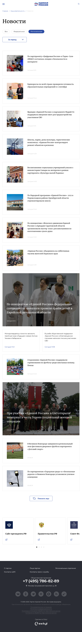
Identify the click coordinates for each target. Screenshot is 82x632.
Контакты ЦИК (9, 572)
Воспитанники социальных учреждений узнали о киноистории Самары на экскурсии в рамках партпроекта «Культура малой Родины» (50, 170)
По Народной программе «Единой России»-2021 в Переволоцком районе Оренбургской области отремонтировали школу (50, 198)
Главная (5, 11)
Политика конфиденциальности (41, 609)
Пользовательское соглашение (41, 607)
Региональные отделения (65, 568)
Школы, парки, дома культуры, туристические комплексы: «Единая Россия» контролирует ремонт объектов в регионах (48, 142)
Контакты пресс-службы (39, 572)
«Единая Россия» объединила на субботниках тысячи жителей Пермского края (48, 252)
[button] (36, 547)
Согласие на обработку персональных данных (41, 613)
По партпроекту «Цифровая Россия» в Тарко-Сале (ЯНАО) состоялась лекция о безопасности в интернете (50, 59)
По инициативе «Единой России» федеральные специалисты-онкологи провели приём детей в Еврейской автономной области (39, 308)
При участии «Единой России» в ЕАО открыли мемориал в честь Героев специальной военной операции (39, 417)
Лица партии (35, 568)
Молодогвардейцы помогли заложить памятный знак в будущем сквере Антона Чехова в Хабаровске (21, 336)
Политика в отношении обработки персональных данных (41, 611)
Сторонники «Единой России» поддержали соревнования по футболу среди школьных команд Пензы (50, 362)
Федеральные (19, 31)
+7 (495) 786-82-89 (41, 581)
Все (6, 31)
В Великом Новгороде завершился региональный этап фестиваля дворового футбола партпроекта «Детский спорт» (50, 446)
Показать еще (43, 498)
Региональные (36, 31)
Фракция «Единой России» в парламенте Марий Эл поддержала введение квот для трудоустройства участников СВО (50, 114)
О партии (8, 568)
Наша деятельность (18, 11)
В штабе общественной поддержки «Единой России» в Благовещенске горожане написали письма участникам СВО (60, 337)
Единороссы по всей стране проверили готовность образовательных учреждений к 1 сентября (50, 85)
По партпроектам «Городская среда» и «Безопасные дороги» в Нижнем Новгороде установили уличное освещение (51, 474)
